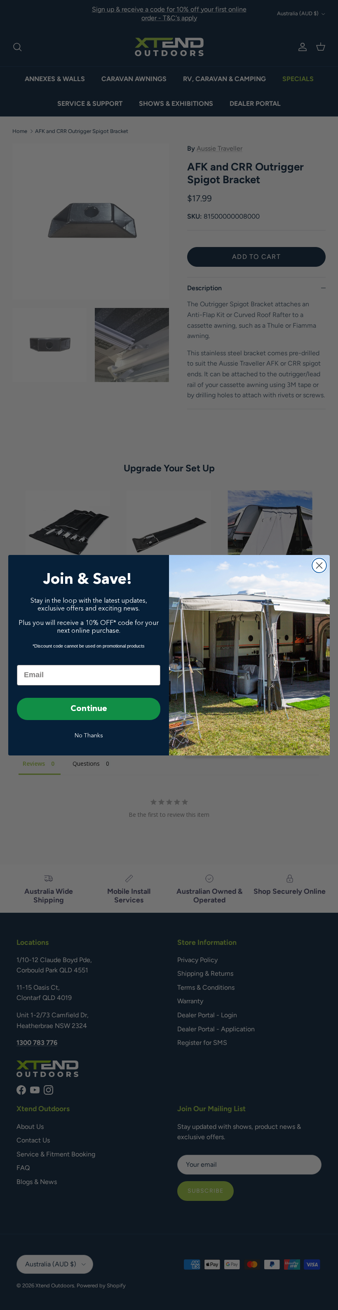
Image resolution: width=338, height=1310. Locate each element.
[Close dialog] (319, 565)
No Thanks (89, 736)
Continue (88, 709)
